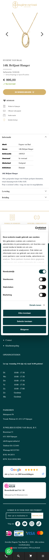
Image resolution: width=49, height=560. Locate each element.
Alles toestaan (24, 313)
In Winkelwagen (23, 92)
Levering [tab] (6, 191)
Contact (9, 340)
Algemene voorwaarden (18, 547)
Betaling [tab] (5, 197)
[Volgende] (42, 34)
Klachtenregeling (12, 345)
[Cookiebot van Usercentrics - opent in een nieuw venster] (35, 228)
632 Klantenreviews (21, 495)
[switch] (42, 279)
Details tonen (35, 305)
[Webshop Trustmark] (24, 486)
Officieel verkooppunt (14, 111)
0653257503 (14, 450)
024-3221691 (14, 445)
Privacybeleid (34, 547)
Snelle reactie (12, 115)
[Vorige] (7, 34)
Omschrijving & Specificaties (17, 75)
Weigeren (24, 329)
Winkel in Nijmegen (14, 106)
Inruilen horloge (13, 120)
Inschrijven (37, 516)
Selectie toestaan (24, 321)
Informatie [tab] (6, 137)
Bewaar (10, 100)
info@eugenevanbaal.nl (11, 441)
